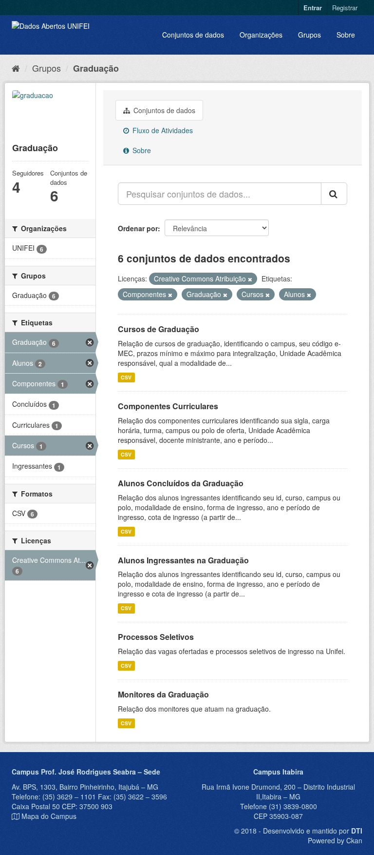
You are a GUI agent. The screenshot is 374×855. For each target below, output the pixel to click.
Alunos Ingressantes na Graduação (183, 560)
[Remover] (250, 279)
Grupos (309, 35)
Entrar (312, 7)
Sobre (346, 35)
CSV (126, 377)
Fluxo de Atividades (162, 130)
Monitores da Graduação (163, 694)
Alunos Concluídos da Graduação (180, 483)
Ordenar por (138, 228)
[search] (334, 193)
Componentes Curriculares (168, 406)
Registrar (344, 7)
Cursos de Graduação (158, 329)
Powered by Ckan (335, 840)
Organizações (261, 35)
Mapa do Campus (48, 816)
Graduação (96, 68)
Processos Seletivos (156, 636)
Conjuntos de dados (193, 35)
